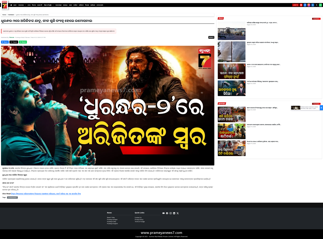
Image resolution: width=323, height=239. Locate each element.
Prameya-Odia (111, 221)
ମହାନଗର (21, 5)
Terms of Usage (140, 221)
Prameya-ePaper (112, 219)
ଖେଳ (70, 5)
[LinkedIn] (312, 5)
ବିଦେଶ (34, 5)
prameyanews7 (12, 197)
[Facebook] (305, 5)
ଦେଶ (29, 5)
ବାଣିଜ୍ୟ (75, 5)
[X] (316, 5)
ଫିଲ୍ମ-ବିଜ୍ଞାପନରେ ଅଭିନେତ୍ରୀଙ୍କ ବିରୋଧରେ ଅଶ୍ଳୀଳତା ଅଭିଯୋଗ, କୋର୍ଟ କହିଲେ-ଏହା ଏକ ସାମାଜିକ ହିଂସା (46, 194)
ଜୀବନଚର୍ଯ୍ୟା (100, 5)
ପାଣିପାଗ (92, 5)
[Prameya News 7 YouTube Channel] (301, 5)
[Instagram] (308, 5)
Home (4, 15)
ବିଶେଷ (87, 5)
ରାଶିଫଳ (81, 5)
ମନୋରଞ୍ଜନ (58, 5)
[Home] (11, 5)
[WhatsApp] (320, 5)
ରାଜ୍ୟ (14, 5)
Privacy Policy (139, 219)
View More (316, 19)
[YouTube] (164, 213)
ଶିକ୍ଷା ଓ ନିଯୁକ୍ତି (47, 5)
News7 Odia (111, 217)
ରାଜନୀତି (39, 5)
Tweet (15, 42)
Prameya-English (112, 223)
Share (6, 42)
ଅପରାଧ (65, 5)
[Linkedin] (174, 213)
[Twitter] (178, 213)
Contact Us (138, 217)
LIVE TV (295, 5)
